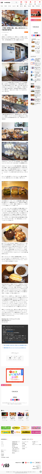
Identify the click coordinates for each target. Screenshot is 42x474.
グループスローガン (25, 441)
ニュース (14, 6)
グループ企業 (24, 444)
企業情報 (23, 443)
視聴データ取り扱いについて (37, 466)
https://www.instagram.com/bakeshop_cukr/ (15, 341)
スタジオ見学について (15, 451)
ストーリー (3, 452)
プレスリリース (24, 447)
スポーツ (21, 6)
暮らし (25, 6)
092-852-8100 (10, 331)
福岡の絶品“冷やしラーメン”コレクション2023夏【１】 (15, 347)
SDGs (33, 6)
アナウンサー (38, 6)
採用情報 (2, 454)
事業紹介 (2, 451)
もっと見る (26, 410)
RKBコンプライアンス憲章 (36, 444)
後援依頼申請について (15, 450)
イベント (9, 6)
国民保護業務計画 (15, 444)
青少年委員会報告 (15, 447)
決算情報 (23, 448)
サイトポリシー (39, 465)
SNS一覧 (37, 462)
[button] (0, 427)
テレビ (2, 6)
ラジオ (5, 6)
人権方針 (33, 443)
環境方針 (13, 445)
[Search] (16, 2)
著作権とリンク (39, 467)
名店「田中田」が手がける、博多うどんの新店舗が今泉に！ (16, 345)
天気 (17, 6)
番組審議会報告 (14, 443)
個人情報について (35, 441)
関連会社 (13, 452)
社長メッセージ (3, 450)
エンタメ (29, 6)
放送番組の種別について (16, 441)
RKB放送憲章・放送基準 (5, 457)
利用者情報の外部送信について (36, 468)
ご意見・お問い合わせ (15, 448)
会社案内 (2, 455)
